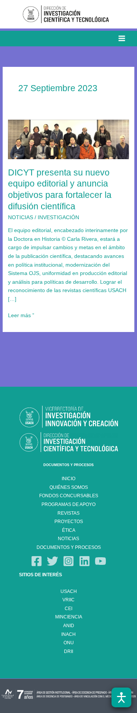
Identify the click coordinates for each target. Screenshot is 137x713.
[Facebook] (36, 561)
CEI (68, 608)
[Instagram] (68, 561)
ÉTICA (68, 530)
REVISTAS (68, 513)
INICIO (68, 478)
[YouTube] (100, 561)
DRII (68, 651)
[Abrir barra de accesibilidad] (121, 697)
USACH (69, 591)
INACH (68, 634)
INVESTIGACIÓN (58, 217)
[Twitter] (52, 561)
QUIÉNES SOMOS (68, 487)
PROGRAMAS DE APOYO (68, 504)
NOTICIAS (20, 217)
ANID (68, 625)
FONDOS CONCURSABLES (68, 495)
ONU (69, 642)
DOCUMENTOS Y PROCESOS (68, 465)
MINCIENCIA (68, 617)
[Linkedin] (84, 561)
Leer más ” (21, 314)
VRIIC (68, 599)
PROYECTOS (68, 521)
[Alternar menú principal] (122, 38)
